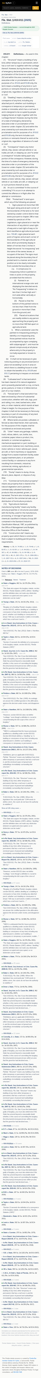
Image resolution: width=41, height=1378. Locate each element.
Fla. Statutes (24, 42)
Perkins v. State (9, 693)
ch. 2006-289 (32, 555)
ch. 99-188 (25, 552)
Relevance (8, 580)
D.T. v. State (7, 1129)
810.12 (7, 373)
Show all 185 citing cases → (11, 808)
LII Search (9, 45)
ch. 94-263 (25, 549)
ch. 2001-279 (17, 555)
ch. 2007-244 (21, 558)
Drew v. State (8, 987)
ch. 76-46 (30, 547)
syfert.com (26, 1345)
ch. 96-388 (13, 552)
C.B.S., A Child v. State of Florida (15, 1273)
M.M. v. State (8, 1192)
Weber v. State (8, 956)
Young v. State (8, 602)
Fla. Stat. (5, 15)
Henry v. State (8, 832)
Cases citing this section (21, 38)
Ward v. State (8, 1133)
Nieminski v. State (10, 1216)
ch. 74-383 (18, 547)
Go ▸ (35, 8)
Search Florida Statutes (24, 1343)
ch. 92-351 (13, 549)
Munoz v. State (9, 726)
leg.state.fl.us (10, 42)
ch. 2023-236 (11, 561)
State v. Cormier (9, 1232)
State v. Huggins (17, 574)
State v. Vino (8, 1327)
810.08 (27, 83)
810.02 (17, 83)
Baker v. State (8, 792)
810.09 (30, 370)
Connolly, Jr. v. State (11, 1037)
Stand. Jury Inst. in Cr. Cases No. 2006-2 (18, 651)
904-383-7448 (17, 1372)
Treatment (22, 580)
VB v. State (7, 1269)
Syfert (6, 3)
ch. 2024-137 (25, 561)
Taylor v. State (8, 637)
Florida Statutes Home (8, 1343)
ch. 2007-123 (7, 558)
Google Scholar (24, 45)
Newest (15, 580)
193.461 (14, 234)
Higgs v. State (8, 1137)
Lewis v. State (8, 1147)
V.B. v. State (7, 1253)
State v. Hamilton (9, 709)
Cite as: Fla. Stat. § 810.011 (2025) (13, 33)
